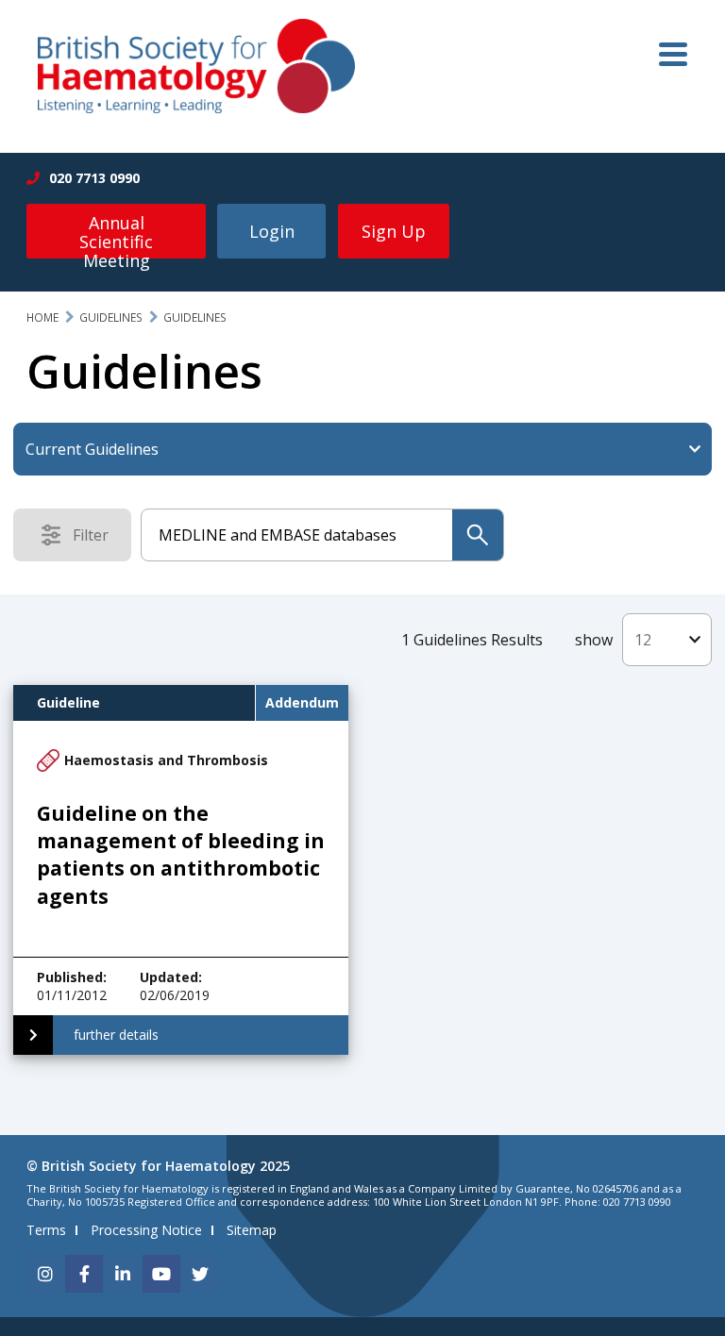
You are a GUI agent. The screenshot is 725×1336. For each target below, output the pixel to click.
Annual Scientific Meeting (116, 235)
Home (42, 317)
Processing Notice (146, 1230)
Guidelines (111, 317)
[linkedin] (123, 1274)
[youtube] (161, 1274)
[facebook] (84, 1274)
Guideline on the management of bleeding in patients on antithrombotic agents (181, 855)
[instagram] (45, 1274)
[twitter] (200, 1274)
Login (272, 231)
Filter (96, 539)
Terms (46, 1230)
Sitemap (252, 1230)
